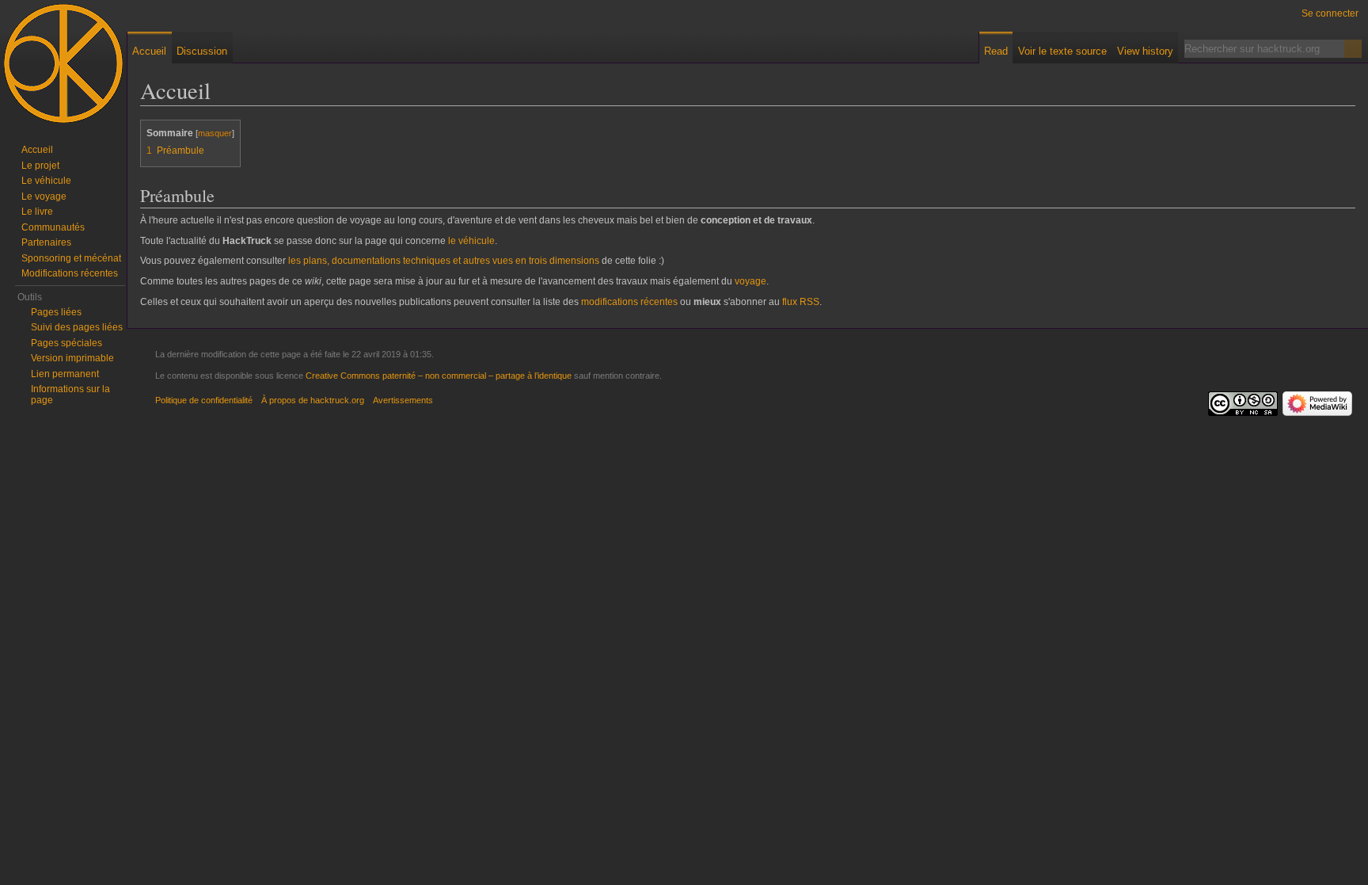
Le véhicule (46, 180)
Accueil (149, 51)
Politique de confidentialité (204, 400)
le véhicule (471, 240)
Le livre (37, 211)
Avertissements (403, 400)
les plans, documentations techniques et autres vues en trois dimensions (443, 260)
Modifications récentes (69, 273)
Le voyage (43, 196)
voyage (750, 281)
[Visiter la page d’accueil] (63, 63)
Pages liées (56, 312)
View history (1145, 51)
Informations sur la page (70, 394)
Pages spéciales (66, 343)
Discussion (202, 51)
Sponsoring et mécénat (71, 258)
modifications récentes (629, 301)
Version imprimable (72, 358)
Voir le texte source (1062, 51)
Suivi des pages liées (77, 327)
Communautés (53, 227)
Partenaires (46, 242)
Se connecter (1330, 13)
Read (996, 51)
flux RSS (800, 301)
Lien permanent (65, 374)
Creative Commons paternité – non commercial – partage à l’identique (439, 375)
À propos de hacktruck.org (312, 400)
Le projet (40, 165)
